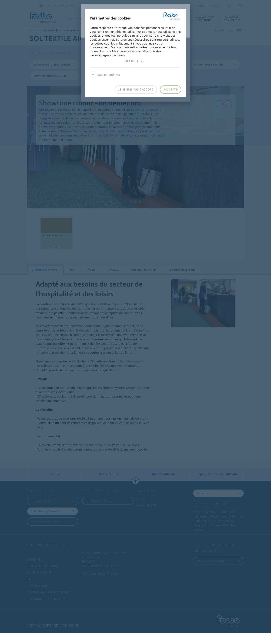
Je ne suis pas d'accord (136, 89)
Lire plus (131, 61)
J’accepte (170, 89)
